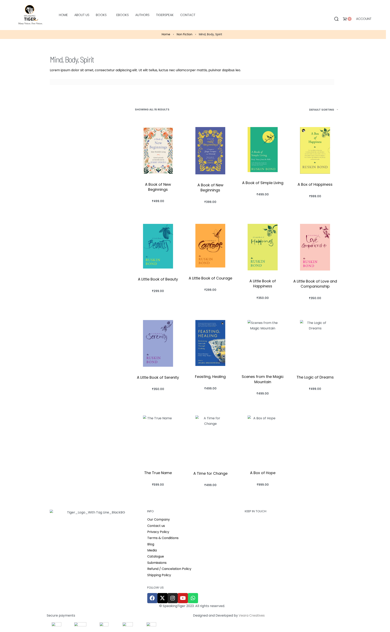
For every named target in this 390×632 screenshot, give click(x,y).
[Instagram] (173, 598)
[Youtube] (183, 598)
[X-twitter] (162, 598)
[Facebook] (152, 598)
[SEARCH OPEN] (336, 19)
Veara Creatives (252, 615)
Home (166, 34)
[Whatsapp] (193, 598)
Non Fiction (184, 34)
